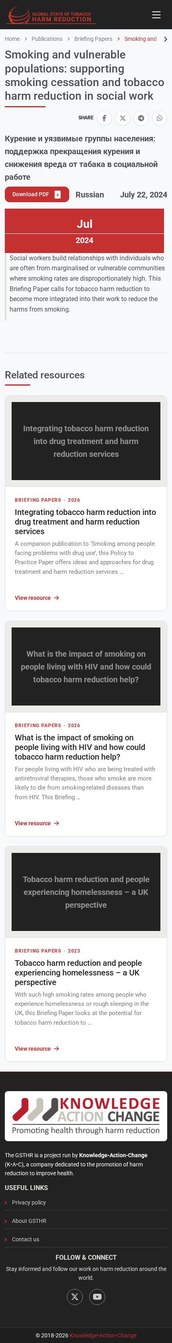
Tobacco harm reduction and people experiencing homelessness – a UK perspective (78, 972)
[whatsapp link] (159, 118)
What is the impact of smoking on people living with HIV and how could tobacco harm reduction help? (80, 747)
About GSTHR (29, 1221)
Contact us (25, 1239)
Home (12, 39)
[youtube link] (97, 1297)
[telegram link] (141, 118)
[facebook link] (104, 118)
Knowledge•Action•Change (103, 1335)
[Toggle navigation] (156, 14)
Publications (46, 39)
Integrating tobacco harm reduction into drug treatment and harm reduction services (85, 521)
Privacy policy (29, 1202)
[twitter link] (122, 118)
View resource (33, 598)
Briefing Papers (92, 39)
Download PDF (31, 194)
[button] (104, 118)
